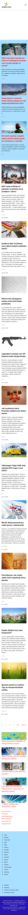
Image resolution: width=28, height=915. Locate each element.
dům (3, 154)
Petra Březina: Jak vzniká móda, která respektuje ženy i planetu (14, 577)
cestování (4, 711)
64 (17, 725)
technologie (4, 546)
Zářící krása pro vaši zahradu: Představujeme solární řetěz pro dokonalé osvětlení (13, 789)
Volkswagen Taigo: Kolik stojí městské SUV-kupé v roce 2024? (13, 468)
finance (3, 269)
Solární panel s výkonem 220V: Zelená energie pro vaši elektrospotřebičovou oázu (14, 100)
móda (3, 601)
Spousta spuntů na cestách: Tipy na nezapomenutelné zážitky (13, 687)
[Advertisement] (14, 25)
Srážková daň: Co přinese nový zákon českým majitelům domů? (14, 246)
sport (3, 379)
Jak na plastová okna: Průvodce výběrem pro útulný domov (14, 410)
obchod (3, 214)
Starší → (24, 725)
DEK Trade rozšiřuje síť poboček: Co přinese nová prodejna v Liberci (12, 188)
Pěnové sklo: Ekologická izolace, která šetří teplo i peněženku (12, 301)
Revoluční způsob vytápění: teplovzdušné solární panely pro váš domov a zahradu (13, 138)
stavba (3, 78)
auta (3, 493)
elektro (3, 116)
